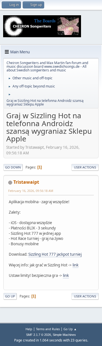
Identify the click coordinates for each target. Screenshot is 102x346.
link (75, 265)
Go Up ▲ (70, 329)
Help (29, 329)
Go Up (10, 296)
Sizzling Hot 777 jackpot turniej (55, 254)
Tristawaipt (26, 182)
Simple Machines (64, 334)
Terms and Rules (48, 329)
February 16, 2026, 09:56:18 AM (30, 191)
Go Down (13, 167)
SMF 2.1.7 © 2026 (38, 334)
